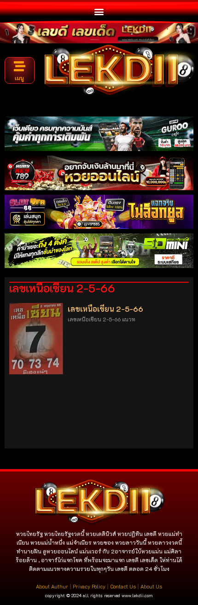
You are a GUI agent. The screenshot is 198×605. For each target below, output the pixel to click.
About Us (151, 586)
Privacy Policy (89, 586)
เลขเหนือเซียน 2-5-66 (105, 309)
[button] (99, 11)
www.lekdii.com (137, 596)
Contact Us (123, 586)
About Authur (52, 586)
